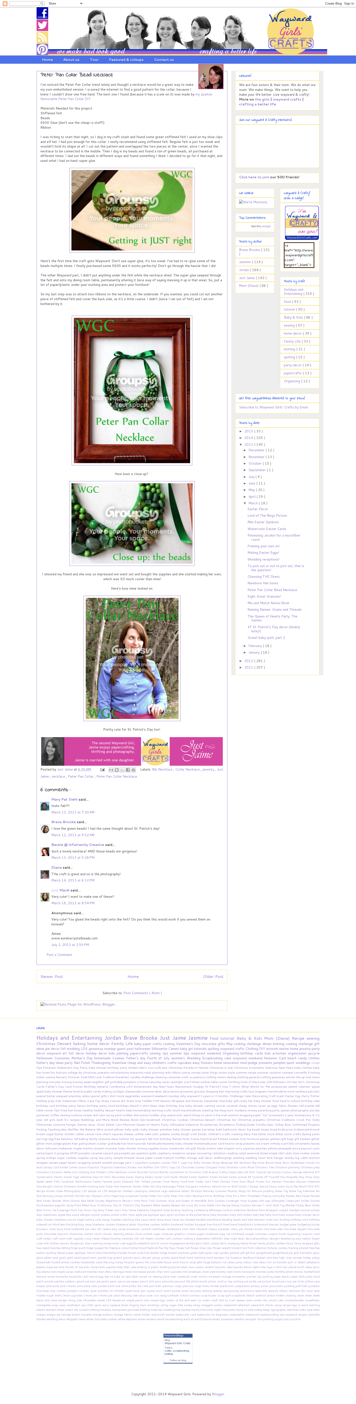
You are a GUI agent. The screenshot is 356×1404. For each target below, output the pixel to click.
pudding (290, 1286)
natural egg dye (99, 1277)
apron (171, 1215)
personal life (182, 1281)
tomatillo (301, 1072)
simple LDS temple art (111, 1300)
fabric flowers (289, 1105)
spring (41, 1157)
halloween (143, 1048)
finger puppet (95, 1248)
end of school (160, 1243)
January (254, 652)
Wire (100, 1129)
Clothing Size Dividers (92, 1172)
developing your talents (296, 1238)
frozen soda (136, 1253)
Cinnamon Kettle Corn (64, 1172)
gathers (275, 1139)
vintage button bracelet (77, 1315)
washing (239, 1157)
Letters (186, 1191)
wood (161, 1319)
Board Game (274, 1163)
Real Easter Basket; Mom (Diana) (58, 1201)
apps (163, 1215)
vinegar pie (54, 1315)
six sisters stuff (208, 1300)
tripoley (186, 1310)
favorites (56, 1248)
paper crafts (153, 1043)
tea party (106, 1157)
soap (55, 1305)
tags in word (300, 1305)
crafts (168, 1350)
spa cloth (87, 1305)
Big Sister (259, 1163)
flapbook (153, 1248)
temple (118, 1157)
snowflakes (312, 1300)
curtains (178, 1238)
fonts (186, 1139)
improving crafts (236, 1091)
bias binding (282, 1220)
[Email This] (111, 769)
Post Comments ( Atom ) (143, 993)
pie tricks (299, 1281)
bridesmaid (302, 1129)
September (257, 470)
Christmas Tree (265, 1167)
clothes (314, 1058)
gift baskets (302, 1139)
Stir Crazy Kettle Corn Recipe (212, 1205)
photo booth (199, 1281)
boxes (265, 1129)
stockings (154, 1305)
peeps (135, 1281)
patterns (71, 1281)
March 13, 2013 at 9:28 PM (72, 857)
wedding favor (256, 1157)
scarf (188, 1082)
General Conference (111, 1086)
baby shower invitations (52, 1220)
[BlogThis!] (116, 769)
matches (92, 1272)
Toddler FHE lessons (156, 1101)
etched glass (194, 1243)
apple (40, 1091)
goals (63, 1258)
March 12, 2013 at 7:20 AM (72, 812)
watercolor (175, 1115)
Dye (39, 1067)
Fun (268, 1182)
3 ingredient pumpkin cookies (152, 1163)
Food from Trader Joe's (196, 1182)
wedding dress (56, 1319)
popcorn (307, 1148)
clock (139, 1234)
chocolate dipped (295, 1229)
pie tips (315, 1110)
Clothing (252, 1048)
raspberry (164, 1153)
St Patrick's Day (217, 1086)
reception (179, 1153)
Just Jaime (247, 277)
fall (64, 1048)
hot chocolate (154, 1262)
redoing (207, 1291)
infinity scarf (280, 1143)
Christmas (46, 1043)
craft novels (44, 1238)
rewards (273, 1291)
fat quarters (138, 1139)
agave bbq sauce (69, 1215)
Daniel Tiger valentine (78, 1177)
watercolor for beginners (213, 1315)
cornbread (238, 1234)
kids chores (92, 1267)
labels (184, 1267)
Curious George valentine (298, 1172)
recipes (191, 1153)
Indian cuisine (46, 1077)
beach (292, 1058)
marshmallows (191, 1110)
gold (81, 1143)
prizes (265, 1286)
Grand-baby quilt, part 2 (266, 637)
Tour (94, 59)
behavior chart (263, 1220)
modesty (241, 1110)
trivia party (229, 1310)
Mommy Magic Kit (239, 1191)
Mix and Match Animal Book (268, 603)
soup (62, 1305)
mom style (209, 1272)
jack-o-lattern (297, 1262)
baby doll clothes (241, 1215)
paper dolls (298, 1277)
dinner (268, 1043)
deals (242, 1238)
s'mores (143, 1082)
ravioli (185, 1291)
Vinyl (166, 1210)
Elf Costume (256, 1177)
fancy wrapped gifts (307, 1243)
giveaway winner (284, 1077)
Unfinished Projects (306, 1124)
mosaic (299, 1272)
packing (268, 1277)
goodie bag (105, 1258)
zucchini (295, 1319)
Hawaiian (126, 1186)
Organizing (292, 381)
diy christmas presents (94, 1072)
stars (143, 1305)
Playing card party (274, 1196)
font (245, 1248)
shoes (196, 1082)
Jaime (281, 1186)
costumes (174, 1077)
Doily (316, 1119)
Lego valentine (171, 1191)
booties (190, 1224)
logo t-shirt (275, 1267)
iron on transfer (277, 1262)
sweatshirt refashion (237, 1305)
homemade (103, 1058)
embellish (144, 1243)
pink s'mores (68, 1286)
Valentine (119, 1062)
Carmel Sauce (78, 1167)
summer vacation (269, 1072)
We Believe (88, 1129)
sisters (223, 1072)
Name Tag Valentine (302, 1191)
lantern (210, 1267)
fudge (164, 1253)
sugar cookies (67, 1157)
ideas (263, 1262)
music (164, 1148)
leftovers (52, 1148)
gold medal (74, 1258)
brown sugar (45, 1134)
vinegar (41, 1315)
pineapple (285, 1148)
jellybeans (313, 1262)
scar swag (160, 1295)
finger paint (78, 1248)
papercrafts (293, 373)
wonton (234, 1115)
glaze (40, 1258)
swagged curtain (212, 1305)
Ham (116, 1186)
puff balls (302, 1286)
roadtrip (232, 1153)
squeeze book (119, 1305)
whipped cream (76, 1319)
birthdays (123, 1105)
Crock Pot (304, 1119)
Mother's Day (82, 1058)
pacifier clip (255, 1277)
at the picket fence (198, 1215)
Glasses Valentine (308, 1182)
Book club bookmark (146, 1119)
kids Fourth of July (71, 1267)
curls (168, 1238)
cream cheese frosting (107, 1238)
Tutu (125, 1210)
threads (130, 1157)
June (252, 483)
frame (195, 1139)
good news (90, 1258)
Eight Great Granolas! (264, 596)
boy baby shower (191, 1105)
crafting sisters (216, 1077)
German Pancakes (284, 1182)
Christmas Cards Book (240, 1167)
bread (234, 1224)
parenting (265, 1110)
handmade (154, 1143)
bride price (286, 1129)
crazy (88, 1238)
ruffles (55, 1115)
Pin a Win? (240, 1196)
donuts (65, 1243)
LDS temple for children (118, 1191)
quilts (153, 1153)
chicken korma (253, 1229)
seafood (261, 1295)
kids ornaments (300, 1143)
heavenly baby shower (178, 1143)
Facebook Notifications (77, 1182)
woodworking (174, 1319)
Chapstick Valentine (113, 1167)
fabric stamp (211, 1243)
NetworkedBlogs (174, 1335)
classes (107, 1234)
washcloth (158, 1315)
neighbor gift (101, 1082)
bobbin (166, 1224)
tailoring (314, 1305)
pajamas (249, 1148)
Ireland (216, 1186)
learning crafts (162, 1110)
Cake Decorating (256, 1096)
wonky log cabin (297, 1157)
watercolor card (186, 1315)
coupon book (277, 1234)
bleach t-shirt (140, 1105)
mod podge (249, 1062)
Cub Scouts (274, 1172)
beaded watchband (209, 1220)
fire (106, 1248)
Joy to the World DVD (299, 1186)
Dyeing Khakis (145, 1177)
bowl (226, 1224)
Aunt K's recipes (68, 1119)
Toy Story (98, 1210)
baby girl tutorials (194, 1048)
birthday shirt (300, 1220)
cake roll (96, 1229)
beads (237, 1220)
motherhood (312, 1272)
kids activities (276, 1053)
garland (235, 1253)
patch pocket (45, 1281)
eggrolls (132, 1243)
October (255, 463)
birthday (247, 1053)
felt (150, 1139)
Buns (287, 1163)
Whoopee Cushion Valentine (228, 1210)
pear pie (95, 1281)
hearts (121, 1110)
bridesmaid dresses (267, 1224)
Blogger (218, 1394)
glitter (315, 1139)
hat (228, 1258)
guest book (179, 1258)
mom (291, 1091)
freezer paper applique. (72, 1253)
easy (197, 1062)
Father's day (136, 1058)
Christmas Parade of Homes (188, 1067)
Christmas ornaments (249, 1067)
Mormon (129, 1124)
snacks (315, 1153)
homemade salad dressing (98, 1262)
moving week (81, 1082)
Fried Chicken (221, 1182)
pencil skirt (147, 1281)
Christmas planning (288, 1167)
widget (266, 226)
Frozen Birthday (85, 1086)
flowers (207, 1062)
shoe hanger (59, 1300)
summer (177, 1053)
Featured (128, 1182)
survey (188, 1305)
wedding (74, 1048)
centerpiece (174, 1229)
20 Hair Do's (296, 1082)
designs (275, 1238)
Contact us (164, 59)
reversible (261, 1291)
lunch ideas (305, 1267)
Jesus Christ (97, 1124)
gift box (250, 1253)
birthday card (46, 1105)
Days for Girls (102, 1177)
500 (175, 1163)
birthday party (117, 1067)
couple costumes (256, 1234)
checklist (202, 1229)
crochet (160, 1238)
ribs (304, 1291)
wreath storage (113, 1162)
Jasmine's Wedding (186, 1058)
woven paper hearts (63, 1162)
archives (180, 1215)
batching (129, 1220)
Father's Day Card (59, 1086)
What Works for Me (256, 1086)
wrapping (85, 1162)
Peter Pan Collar (81, 776)
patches (59, 1281)
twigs (267, 1310)
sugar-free (176, 1305)
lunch (177, 1110)
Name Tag (282, 1191)
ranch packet (172, 1291)
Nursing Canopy (53, 1196)
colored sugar (151, 1234)
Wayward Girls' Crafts (178, 1343)
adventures (50, 1215)
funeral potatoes (179, 1253)
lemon (248, 1267)
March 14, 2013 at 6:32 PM (72, 880)
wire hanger (276, 1157)
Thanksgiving (101, 1062)
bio (53, 1072)
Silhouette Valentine (185, 1124)
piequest (62, 1096)
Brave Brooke (64, 821)
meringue (119, 1272)
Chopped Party (216, 1167)
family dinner (249, 1243)
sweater (288, 1072)
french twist (95, 1253)
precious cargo (173, 1286)
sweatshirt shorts (262, 1305)
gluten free (70, 1143)
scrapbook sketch (243, 1295)
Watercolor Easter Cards (267, 528)
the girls (262, 99)
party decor (293, 365)
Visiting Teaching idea (52, 1129)
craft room (59, 1238)
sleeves (241, 1300)
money (253, 1110)
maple (78, 1148)
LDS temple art (92, 1191)
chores (253, 1105)
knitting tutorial (170, 1267)
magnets (261, 1091)
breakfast (123, 1077)
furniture (253, 1139)
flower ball (184, 1248)
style (232, 1072)
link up (300, 1077)
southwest (73, 1305)
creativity (128, 1238)
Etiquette (292, 1177)
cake (228, 1058)
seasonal (253, 1153)
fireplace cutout (119, 1248)
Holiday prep (45, 1101)
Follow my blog (178, 1360)
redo (168, 1072)
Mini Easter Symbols (263, 522)
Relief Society (96, 1201)
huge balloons (213, 1262)
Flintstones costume (51, 1124)
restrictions (247, 1291)
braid (274, 1129)
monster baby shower (121, 1148)
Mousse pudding (263, 1191)
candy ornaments (129, 1229)
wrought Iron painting (259, 1319)
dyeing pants (311, 1134)
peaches (261, 1148)
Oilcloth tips (83, 1196)
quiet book (132, 1291)
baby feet (259, 1215)
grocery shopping (206, 1091)
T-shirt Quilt (271, 1205)
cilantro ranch (93, 1234)
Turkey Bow (283, 1124)
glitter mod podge (49, 1143)
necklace (59, 776)
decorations (171, 1091)
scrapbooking (181, 1350)
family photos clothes (272, 1243)
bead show (157, 1220)
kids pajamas (108, 1267)
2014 (249, 437)
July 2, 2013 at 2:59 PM (70, 944)
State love (134, 1101)
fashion (124, 1139)
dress (89, 1243)
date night (231, 1238)
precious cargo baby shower (201, 1286)
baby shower (98, 1067)
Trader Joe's (113, 1210)
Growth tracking (88, 1186)
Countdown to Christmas (185, 1172)
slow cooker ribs (257, 1300)
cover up (264, 1105)
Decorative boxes (123, 1177)
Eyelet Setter (45, 1182)
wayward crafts (287, 99)
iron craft (155, 1067)
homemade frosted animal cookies (58, 1262)
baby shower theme (59, 1091)
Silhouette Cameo (165, 1048)
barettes (117, 1220)
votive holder (142, 1315)
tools (121, 1096)
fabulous (67, 1139)
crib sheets (147, 1238)
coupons (307, 1234)
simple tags (158, 1300)
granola (128, 1258)
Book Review (121, 1119)
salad (243, 1153)
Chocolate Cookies (193, 1167)
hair (222, 1091)
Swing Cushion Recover (247, 1205)
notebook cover (188, 1277)
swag (197, 1305)
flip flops (170, 1248)
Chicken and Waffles (140, 1167)
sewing (290, 325)
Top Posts (85, 1210)
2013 (249, 444)
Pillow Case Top (89, 1101)
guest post (126, 1048)
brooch (315, 1129)
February (255, 645)
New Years (286, 1067)
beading (227, 1220)
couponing (293, 1234)
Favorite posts (112, 1182)
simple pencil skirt (138, 1300)
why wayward (190, 1096)
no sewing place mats (163, 1277)
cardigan (118, 1091)
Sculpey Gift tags (259, 1201)
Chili (157, 1167)
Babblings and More (96, 1119)
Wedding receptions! (263, 559)
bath (219, 1129)
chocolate (209, 1043)
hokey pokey (311, 1258)
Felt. (137, 1182)
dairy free (251, 1134)
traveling (169, 1310)
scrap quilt (224, 1295)
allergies (85, 1215)
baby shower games (187, 1129)
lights (257, 1267)
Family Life (293, 341)
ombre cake (215, 1148)
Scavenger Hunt (237, 1201)
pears (114, 1281)
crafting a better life (257, 104)
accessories (279, 1086)
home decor (293, 333)
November (256, 456)
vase (310, 1310)
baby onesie (287, 1215)
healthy (88, 1110)
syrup (94, 1157)
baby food (272, 1215)
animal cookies (101, 1215)
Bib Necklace (162, 769)
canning (210, 1105)
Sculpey (199, 1086)
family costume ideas (104, 1139)
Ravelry (291, 1196)
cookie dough (180, 1134)
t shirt (112, 1096)
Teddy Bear (304, 1205)
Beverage (227, 1163)
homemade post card (209, 1143)
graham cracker (96, 1143)
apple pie (141, 1215)
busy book (64, 1229)
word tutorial (203, 1319)
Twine (132, 1210)
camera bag (110, 1229)
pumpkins (130, 1082)
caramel (232, 1105)
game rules (212, 1253)
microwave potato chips (148, 1272)
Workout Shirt (256, 1210)
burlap (315, 1224)
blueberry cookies (104, 1224)
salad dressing (122, 1295)
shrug (72, 1300)
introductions (120, 1072)
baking (80, 1043)
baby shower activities (157, 1129)
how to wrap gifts (191, 1262)
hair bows (75, 1110)
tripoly (195, 1310)
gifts (222, 1043)
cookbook (212, 1234)
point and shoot (119, 1286)
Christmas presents (251, 1119)
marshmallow (277, 1091)
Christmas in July (221, 1067)
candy (303, 1058)
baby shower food (267, 1101)
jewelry (209, 769)
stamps (51, 1157)
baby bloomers (220, 1215)
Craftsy (224, 1172)
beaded (191, 1220)
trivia (203, 1310)
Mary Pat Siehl (64, 799)
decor (56, 1048)
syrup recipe (283, 1305)
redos (86, 1096)
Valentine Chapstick (150, 1210)
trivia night (214, 1310)
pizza (297, 1148)
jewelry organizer (47, 1267)
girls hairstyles (303, 1253)
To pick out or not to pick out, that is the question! (276, 567)
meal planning (154, 1072)
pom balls (156, 1286)
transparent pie (122, 1310)
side (80, 1300)
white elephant (128, 1319)
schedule (173, 1295)
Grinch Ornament (65, 1186)
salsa (142, 1295)
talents (41, 1310)
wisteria (151, 1319)
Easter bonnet (219, 1177)
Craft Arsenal (210, 1172)
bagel (81, 1220)
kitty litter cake (127, 1267)
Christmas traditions (281, 1119)
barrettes (209, 1129)
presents (266, 1062)
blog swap (85, 1224)
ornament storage (220, 1277)
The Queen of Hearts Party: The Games (272, 618)
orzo (239, 1148)
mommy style (224, 1272)
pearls (105, 1281)
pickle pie (255, 1281)
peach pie (83, 1281)
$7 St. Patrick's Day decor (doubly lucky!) (274, 628)
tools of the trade (253, 1082)
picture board (271, 1281)
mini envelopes (192, 1272)
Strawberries (209, 1124)
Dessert (65, 1043)
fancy (290, 1243)
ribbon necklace (290, 1291)
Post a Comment (59, 954)
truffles (181, 1157)
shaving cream (295, 1295)
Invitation (205, 1186)
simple (273, 1153)
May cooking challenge (244, 1043)
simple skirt (91, 1115)
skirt (103, 1115)
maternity (137, 1072)
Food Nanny (171, 1182)
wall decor (206, 1157)
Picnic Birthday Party (219, 1196)
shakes (281, 1295)
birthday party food (101, 1105)
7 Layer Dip (186, 1163)
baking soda (93, 1220)
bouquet (201, 1224)
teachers (51, 1310)
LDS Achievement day (142, 1086)
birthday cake (310, 1101)
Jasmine (245, 261)
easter (284, 1048)
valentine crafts (296, 1310)
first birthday (162, 1139)
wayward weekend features (256, 1058)
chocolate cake (273, 1229)
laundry (238, 1267)
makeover (66, 1148)
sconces (195, 1295)
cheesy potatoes (219, 1229)
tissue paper (145, 1157)
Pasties (144, 1196)
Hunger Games (77, 1124)
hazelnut (237, 1258)
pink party (53, 1286)
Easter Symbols (199, 1177)
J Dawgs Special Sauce (263, 1186)
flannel (177, 1139)
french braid (208, 1139)
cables (80, 1134)
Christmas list (227, 1119)
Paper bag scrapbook (125, 1196)
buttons (62, 1072)
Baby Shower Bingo (207, 1163)
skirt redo (286, 1153)
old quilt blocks (196, 1148)
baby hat (247, 1101)
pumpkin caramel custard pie (98, 1153)
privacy (256, 1286)
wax (283, 1315)
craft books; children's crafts (210, 1134)
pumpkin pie (127, 1153)
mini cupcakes (173, 1272)
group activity (161, 1258)
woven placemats (223, 1319)
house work (171, 1262)
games (265, 1139)
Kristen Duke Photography (64, 1191)
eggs (275, 1105)
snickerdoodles (295, 1300)
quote (151, 1291)
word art (189, 1319)
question (142, 1153)
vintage (192, 1157)
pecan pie (124, 1281)
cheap (243, 1105)
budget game (288, 1224)
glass (316, 1253)
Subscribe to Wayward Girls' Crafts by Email (273, 407)
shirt (47, 1300)
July (251, 476)
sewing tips (160, 1053)
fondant (236, 1248)
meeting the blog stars (218, 1110)
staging (134, 1305)
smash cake (277, 1300)
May (252, 489)
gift (242, 1253)
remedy (218, 1291)
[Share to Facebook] (127, 769)
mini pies (55, 1082)
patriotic (314, 1091)
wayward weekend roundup (160, 1096)
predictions (228, 1286)
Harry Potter (310, 1096)
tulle (251, 1310)
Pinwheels (255, 1196)
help (129, 1110)
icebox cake (251, 1262)
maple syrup (66, 1272)
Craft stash (276, 1096)
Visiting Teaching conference (189, 1210)
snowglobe (44, 1305)
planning (75, 1096)
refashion (219, 1153)
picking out (241, 1281)
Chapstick (93, 1167)
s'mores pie (105, 1295)
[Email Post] (102, 769)
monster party (265, 1272)
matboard (80, 1272)
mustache (62, 1277)
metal (129, 1272)
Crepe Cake (236, 1172)
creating (237, 1134)
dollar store (266, 1134)
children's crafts (165, 1062)
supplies (84, 1157)
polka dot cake (139, 1286)
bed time (248, 1220)
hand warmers (215, 1258)
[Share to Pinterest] (133, 769)
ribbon (176, 1072)
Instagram (192, 1186)
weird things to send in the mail (205, 1115)
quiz (143, 1291)
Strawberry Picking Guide (237, 1124)
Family (97, 1182)
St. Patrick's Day (130, 1205)
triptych (169, 1157)
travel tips (157, 1310)
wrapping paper (251, 1115)
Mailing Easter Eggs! (263, 552)
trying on (242, 1310)
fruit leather (152, 1253)
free (312, 1248)
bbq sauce (142, 1220)
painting (123, 1053)
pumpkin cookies (78, 1291)
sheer (309, 1295)
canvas (221, 1105)
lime (263, 1267)
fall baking (81, 1139)
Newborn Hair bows (263, 583)
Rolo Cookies (217, 1201)
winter (142, 1319)
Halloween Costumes (53, 1058)
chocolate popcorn (56, 1234)
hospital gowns (134, 1262)
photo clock (216, 1281)
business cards (46, 1229)
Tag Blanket (288, 1205)
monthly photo (284, 1272)
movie (51, 1277)
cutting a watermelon (198, 1238)
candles (135, 1077)
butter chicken (65, 1134)
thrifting (234, 1082)
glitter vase (51, 1258)
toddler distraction (136, 1115)
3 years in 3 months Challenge (222, 1096)
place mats (91, 1286)
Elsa (283, 1177)
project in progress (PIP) (60, 1153)
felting (66, 1248)
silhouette (90, 1300)
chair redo (189, 1229)
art (65, 1053)
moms (237, 1272)
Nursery (62, 1077)
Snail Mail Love (91, 1077)
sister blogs (209, 1072)
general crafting (260, 1077)
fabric (143, 1067)
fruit (243, 1139)
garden (225, 1253)
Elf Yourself (272, 1177)
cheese (129, 1134)
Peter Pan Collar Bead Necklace (272, 589)
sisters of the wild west (182, 1300)
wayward (54, 1053)
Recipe (299, 1038)
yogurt (279, 1319)
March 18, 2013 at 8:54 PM (72, 903)
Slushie (315, 1201)
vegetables (133, 1096)
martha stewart (94, 1148)
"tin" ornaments (273, 1115)
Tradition (109, 1077)
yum (287, 1319)
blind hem (59, 1224)
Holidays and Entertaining (293, 291)
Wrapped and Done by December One (198, 1101)
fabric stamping (230, 1243)
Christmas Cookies (176, 1119)
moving (67, 1082)
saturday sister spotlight (166, 1082)
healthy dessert (105, 1110)
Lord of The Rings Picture (267, 515)
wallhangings (223, 1157)
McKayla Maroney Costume (209, 1191)
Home (47, 59)
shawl (264, 1153)
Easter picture (238, 1177)
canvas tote (93, 1134)
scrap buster (209, 1295)
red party (196, 1291)
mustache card (79, 1277)
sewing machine (71, 1115)
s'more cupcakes (73, 1295)
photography (300, 1110)
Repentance (114, 1201)
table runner (219, 1082)
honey (119, 1262)
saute (149, 1295)
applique (154, 1215)
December (256, 450)
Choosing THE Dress (264, 576)
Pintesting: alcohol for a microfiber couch (274, 537)
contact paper (195, 1234)
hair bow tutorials (134, 1143)
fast (57, 1110)
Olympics (98, 1196)
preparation (243, 1286)
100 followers (276, 1082)
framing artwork (298, 1248)
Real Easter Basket (308, 1196)
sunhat (206, 1082)
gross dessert (143, 1258)
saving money (191, 1072)
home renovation (227, 1062)
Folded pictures (152, 1182)
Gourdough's (45, 1186)
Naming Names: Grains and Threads (275, 609)
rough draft (54, 1295)
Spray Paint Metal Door (81, 1205)
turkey (258, 1310)
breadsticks (246, 1224)
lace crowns (197, 1267)
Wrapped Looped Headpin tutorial (288, 1210)
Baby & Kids (294, 317)
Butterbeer (298, 1163)
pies (165, 1067)
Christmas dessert (203, 1119)
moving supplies (148, 1148)
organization (298, 1053)
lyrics (316, 1267)
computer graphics (173, 1234)
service (271, 1295)
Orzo (107, 1196)
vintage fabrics (124, 1315)
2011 (249, 667)
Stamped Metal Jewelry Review (161, 1205)
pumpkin (279, 1062)
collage (73, 1072)
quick (290, 1062)
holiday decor (97, 1053)
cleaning (161, 1077)
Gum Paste (106, 1186)
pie (48, 1048)
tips (187, 1053)
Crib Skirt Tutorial (254, 1172)
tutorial (290, 309)
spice (98, 1305)
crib (136, 1238)
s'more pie (91, 1295)
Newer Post (51, 976)
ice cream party (233, 1262)
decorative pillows (258, 1238)
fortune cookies (278, 1248)
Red (84, 1201)
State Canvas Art (113, 1101)
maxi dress (105, 1272)
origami (229, 1148)
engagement (178, 1243)
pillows (273, 1148)
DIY (262, 1048)
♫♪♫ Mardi (60, 890)
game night (197, 1253)
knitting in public (148, 1267)
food (288, 301)
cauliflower (158, 1229)
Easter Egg (293, 1096)
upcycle (314, 1053)
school (184, 1295)
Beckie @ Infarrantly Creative (78, 844)
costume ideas (152, 1091)
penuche (168, 1281)
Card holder (61, 1167)
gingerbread (264, 1253)
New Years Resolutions (176, 1086)
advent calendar (299, 1086)
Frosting (314, 1072)
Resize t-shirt (131, 1201)
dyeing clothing (238, 1077)
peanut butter (46, 1096)
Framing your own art (264, 546)
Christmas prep (310, 1167)
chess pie (237, 1229)
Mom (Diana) (249, 285)
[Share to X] (122, 769)
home (294, 1048)
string (165, 1305)
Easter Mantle (179, 1177)
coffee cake (143, 1134)
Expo (316, 1177)
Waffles (74, 1129)
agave (315, 1086)
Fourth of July (159, 1058)
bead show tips (175, 1220)
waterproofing (270, 1315)
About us (71, 59)
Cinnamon (43, 1172)
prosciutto (277, 1286)
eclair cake (119, 1243)
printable (116, 1082)
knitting (290, 349)
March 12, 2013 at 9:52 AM (72, 835)
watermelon (238, 1315)
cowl (317, 1234)
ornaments (239, 1277)
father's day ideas (50, 1062)
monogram (249, 1272)
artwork (272, 1048)
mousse (41, 1277)
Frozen (260, 1182)
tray (178, 1310)
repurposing (231, 1291)
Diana (57, 867)
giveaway (96, 1048)
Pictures (74, 1077)
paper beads (282, 1277)
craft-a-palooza (193, 1077)
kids (112, 1053)
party (69, 1062)
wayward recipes (297, 1315)
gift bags (287, 1139)
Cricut (315, 1063)
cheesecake (133, 1091)
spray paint (114, 1115)
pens (158, 1281)
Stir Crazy (187, 1205)
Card (283, 1058)
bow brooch (215, 1224)
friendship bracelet (115, 1253)
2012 (249, 660)
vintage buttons (103, 1315)
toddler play (158, 1115)
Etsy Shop (306, 1177)
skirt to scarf (227, 1300)
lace (251, 1091)
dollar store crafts (288, 1134)
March (253, 503)
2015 (249, 431)
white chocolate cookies (102, 1319)
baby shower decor (307, 1215)
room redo (313, 1291)
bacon (72, 1220)
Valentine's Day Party (73, 1067)
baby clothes (303, 1067)
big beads (254, 1129)
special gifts (99, 1096)
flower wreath (222, 1248)
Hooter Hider (141, 1186)
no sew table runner (134, 1277)
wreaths (239, 1319)
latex (230, 1267)
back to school (290, 1101)
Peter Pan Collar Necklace (116, 776)
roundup (110, 1048)
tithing (95, 1310)
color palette (161, 1134)
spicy (106, 1305)
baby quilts (133, 1129)
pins (80, 1286)
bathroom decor (235, 1129)
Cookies (119, 1058)
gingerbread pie (283, 1253)
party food (313, 1277)
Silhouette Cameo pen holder (290, 1201)
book (77, 1091)
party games (281, 1110)
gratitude (114, 1143)
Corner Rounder (138, 1172)
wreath (97, 1162)
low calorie (290, 1267)
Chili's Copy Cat (170, 1167)
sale (135, 1295)
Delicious (272, 1067)
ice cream (263, 1143)
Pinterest (50, 1067)
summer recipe (246, 1072)
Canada (310, 1163)
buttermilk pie (80, 1229)
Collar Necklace (188, 769)
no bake (115, 1277)
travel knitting (141, 1310)
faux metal (43, 1248)
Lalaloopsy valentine (147, 1191)
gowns (118, 1258)
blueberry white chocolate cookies (138, 1224)
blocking (72, 1224)
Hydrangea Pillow (173, 1186)
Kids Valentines (66, 1101)
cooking (169, 1043)
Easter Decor (258, 509)
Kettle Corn (114, 1124)
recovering (204, 1153)
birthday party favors (71, 1105)
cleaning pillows (124, 1234)
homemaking (142, 1110)
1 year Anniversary (298, 1115)
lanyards (220, 1267)
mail (308, 1077)
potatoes (43, 1115)
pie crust (286, 1281)
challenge (148, 1077)
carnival (146, 1229)
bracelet (87, 1091)
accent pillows (114, 1129)
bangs (106, 1220)
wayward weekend (207, 1053)
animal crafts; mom (123, 1215)
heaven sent (264, 1258)
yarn (128, 1162)
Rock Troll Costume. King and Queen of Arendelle (174, 1201)
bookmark (177, 1224)
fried (64, 1110)
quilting (290, 357)
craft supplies (75, 1238)
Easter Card (162, 1177)
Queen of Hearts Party (153, 1124)
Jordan (244, 269)
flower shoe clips (202, 1248)
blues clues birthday (164, 1105)
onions (204, 1277)
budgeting (304, 1224)
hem (276, 1258)
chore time (76, 1234)
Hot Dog (156, 1186)
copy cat (225, 1234)
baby (138, 1043)
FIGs (57, 1182)
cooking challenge (300, 1043)
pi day (228, 1281)
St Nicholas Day (108, 1205)
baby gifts (233, 1101)
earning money (103, 1243)
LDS (84, 1048)
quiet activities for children (107, 1291)
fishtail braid (138, 1248)
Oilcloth (69, 1196)
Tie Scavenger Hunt (65, 1210)
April (252, 496)
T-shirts (235, 1086)
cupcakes (185, 1062)
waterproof (253, 1315)
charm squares (113, 1134)
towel (158, 1157)
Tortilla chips (265, 1124)
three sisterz (65, 1310)
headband (249, 1258)
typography (278, 1310)
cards (260, 1053)
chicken (133, 1067)
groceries (187, 1091)
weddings (303, 1062)
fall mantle (307, 1105)
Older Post (213, 976)
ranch (159, 1291)
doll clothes (52, 1243)
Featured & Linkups (126, 59)
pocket (103, 1286)
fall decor (77, 1053)
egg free (54, 1139)
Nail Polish (82, 1062)
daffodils (217, 1238)
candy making (102, 1091)
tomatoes (106, 1310)
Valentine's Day (188, 1043)
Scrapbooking (213, 1058)
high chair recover (291, 1258)
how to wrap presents (240, 1143)
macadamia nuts (47, 1272)
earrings (42, 1139)
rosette (41, 1295)
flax (161, 1248)
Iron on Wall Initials (234, 1186)
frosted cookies (228, 1139)
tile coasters (82, 1310)
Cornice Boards (159, 1172)
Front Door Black (243, 1182)
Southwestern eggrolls (51, 1205)
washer (171, 1315)
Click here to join (254, 177)
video (316, 1310)
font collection (258, 1248)
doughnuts (77, 1243)
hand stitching (196, 1258)
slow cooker (302, 1153)
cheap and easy (139, 1062)
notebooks (177, 1148)
